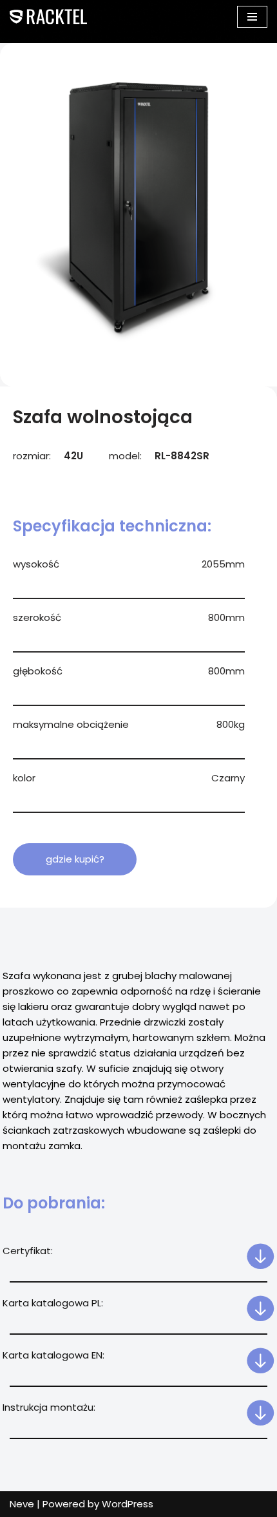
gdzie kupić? (75, 859)
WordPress (127, 1504)
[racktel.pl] (48, 16)
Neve (22, 1504)
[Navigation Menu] (252, 17)
